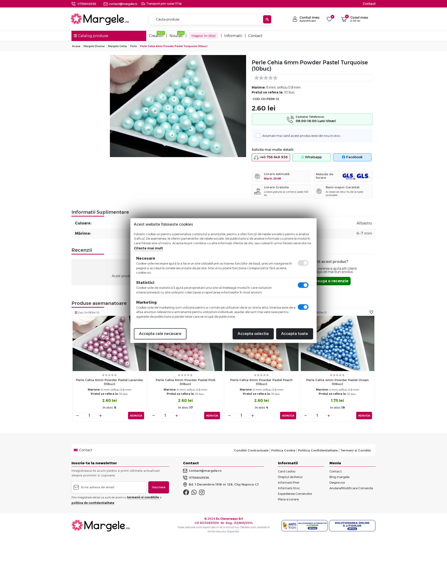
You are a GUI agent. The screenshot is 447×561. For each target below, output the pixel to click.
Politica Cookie (283, 450)
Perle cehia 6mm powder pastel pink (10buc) (185, 382)
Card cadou (286, 471)
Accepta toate (294, 333)
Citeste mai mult (148, 248)
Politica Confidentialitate (318, 450)
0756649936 (87, 4)
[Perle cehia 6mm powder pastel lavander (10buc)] (109, 343)
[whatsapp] (194, 493)
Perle (133, 46)
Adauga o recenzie (330, 281)
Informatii (233, 36)
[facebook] (186, 493)
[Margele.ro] (100, 19)
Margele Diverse (94, 46)
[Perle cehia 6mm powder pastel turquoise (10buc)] (178, 106)
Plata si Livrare (288, 499)
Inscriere (158, 487)
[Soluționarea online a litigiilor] (352, 526)
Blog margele (339, 477)
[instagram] (201, 493)
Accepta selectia (253, 333)
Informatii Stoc (289, 488)
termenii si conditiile (143, 497)
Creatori (156, 36)
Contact (369, 4)
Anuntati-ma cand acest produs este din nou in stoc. (301, 136)
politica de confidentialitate (92, 503)
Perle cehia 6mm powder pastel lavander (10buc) (109, 382)
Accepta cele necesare (160, 333)
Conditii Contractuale (251, 450)
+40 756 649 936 (273, 157)
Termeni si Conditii (355, 450)
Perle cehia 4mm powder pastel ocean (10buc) (337, 382)
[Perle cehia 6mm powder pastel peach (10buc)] (261, 343)
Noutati (176, 36)
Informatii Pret (288, 482)
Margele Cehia (117, 46)
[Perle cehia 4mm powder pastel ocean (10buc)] (338, 343)
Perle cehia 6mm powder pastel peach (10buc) (261, 382)
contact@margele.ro (123, 4)
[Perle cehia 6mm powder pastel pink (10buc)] (186, 343)
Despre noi (337, 482)
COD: (256, 99)
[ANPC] (305, 526)
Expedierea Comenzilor (295, 494)
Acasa (76, 46)
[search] (267, 19)
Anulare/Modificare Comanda (351, 488)
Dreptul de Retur (290, 477)
